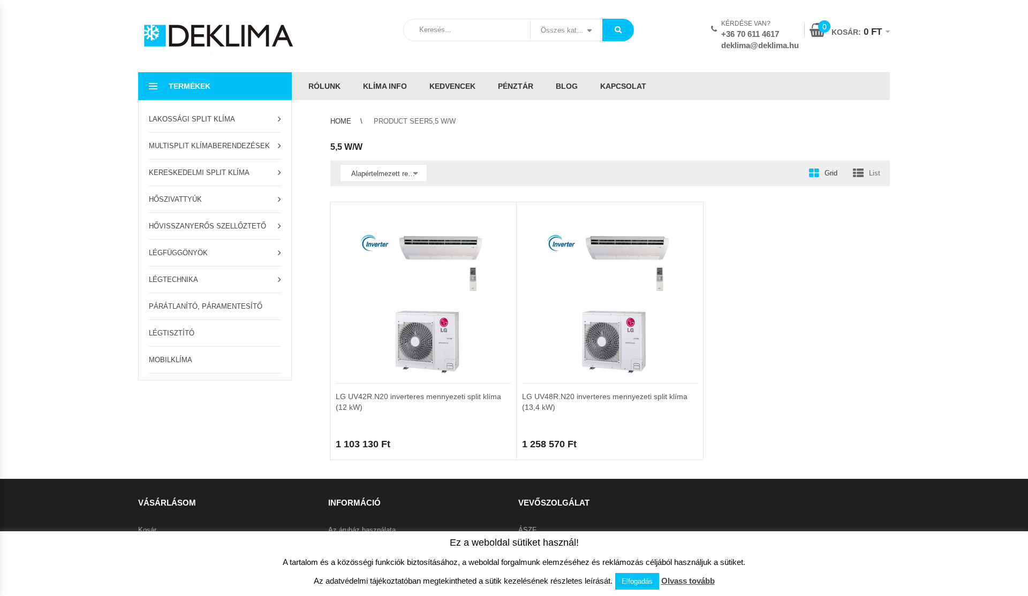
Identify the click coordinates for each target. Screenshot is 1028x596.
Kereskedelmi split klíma (199, 173)
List (874, 173)
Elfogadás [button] (637, 581)
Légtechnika (173, 280)
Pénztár (515, 86)
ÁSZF (527, 530)
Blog (567, 86)
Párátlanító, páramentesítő (205, 306)
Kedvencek (452, 86)
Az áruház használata (362, 530)
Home (340, 121)
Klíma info (385, 86)
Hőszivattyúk (175, 199)
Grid (831, 173)
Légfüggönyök (178, 253)
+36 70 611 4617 (750, 34)
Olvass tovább (688, 580)
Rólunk (324, 86)
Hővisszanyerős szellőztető (207, 226)
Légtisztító (171, 333)
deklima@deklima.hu (760, 45)
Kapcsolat (623, 86)
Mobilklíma (170, 360)
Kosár (147, 530)
